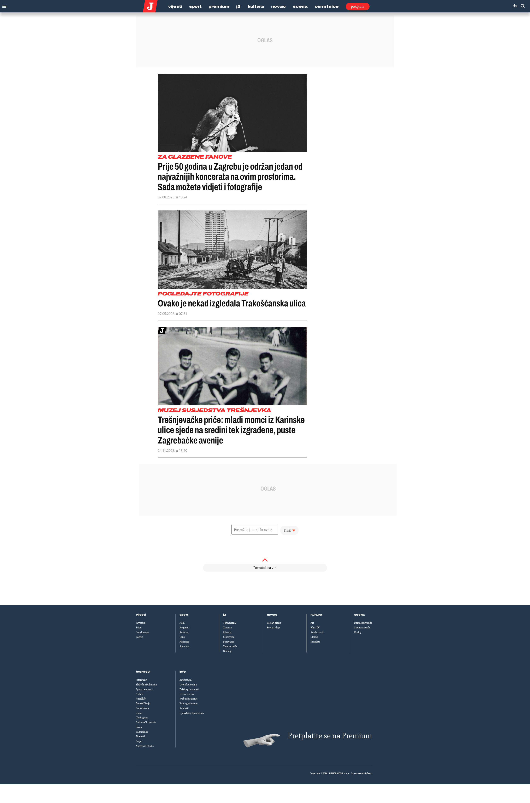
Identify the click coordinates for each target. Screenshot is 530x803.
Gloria (139, 713)
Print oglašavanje (188, 703)
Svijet (139, 627)
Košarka (183, 632)
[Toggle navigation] (3, 5)
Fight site (184, 641)
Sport (195, 6)
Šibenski (140, 736)
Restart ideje (273, 627)
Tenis (182, 637)
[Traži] (523, 6)
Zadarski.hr (142, 732)
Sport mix (184, 646)
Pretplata (357, 6)
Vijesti (175, 6)
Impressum (185, 680)
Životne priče (230, 646)
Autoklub (141, 698)
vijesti (141, 614)
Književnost (317, 632)
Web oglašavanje (188, 698)
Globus (139, 694)
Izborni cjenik (186, 694)
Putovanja (228, 641)
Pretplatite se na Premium (330, 736)
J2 (238, 6)
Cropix (139, 741)
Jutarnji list (141, 680)
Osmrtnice (327, 6)
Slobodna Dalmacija (146, 684)
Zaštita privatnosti (189, 689)
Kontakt (183, 708)
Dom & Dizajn (143, 703)
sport (184, 614)
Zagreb (139, 637)
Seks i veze (228, 637)
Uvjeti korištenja (188, 684)
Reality (357, 632)
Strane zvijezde (362, 627)
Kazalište (315, 641)
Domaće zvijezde (363, 622)
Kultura (256, 6)
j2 (224, 614)
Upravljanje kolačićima (191, 713)
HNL (181, 622)
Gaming (227, 651)
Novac (278, 6)
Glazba (314, 637)
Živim (139, 727)
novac (272, 614)
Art (312, 622)
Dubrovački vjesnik (146, 722)
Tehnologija (229, 622)
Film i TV (315, 627)
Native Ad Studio (145, 746)
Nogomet (184, 627)
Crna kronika (142, 632)
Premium (218, 6)
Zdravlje (227, 632)
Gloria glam (142, 717)
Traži (287, 530)
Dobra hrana (142, 708)
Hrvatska (140, 622)
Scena (300, 6)
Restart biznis (274, 622)
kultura (316, 614)
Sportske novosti (144, 689)
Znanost (227, 627)
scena (359, 614)
